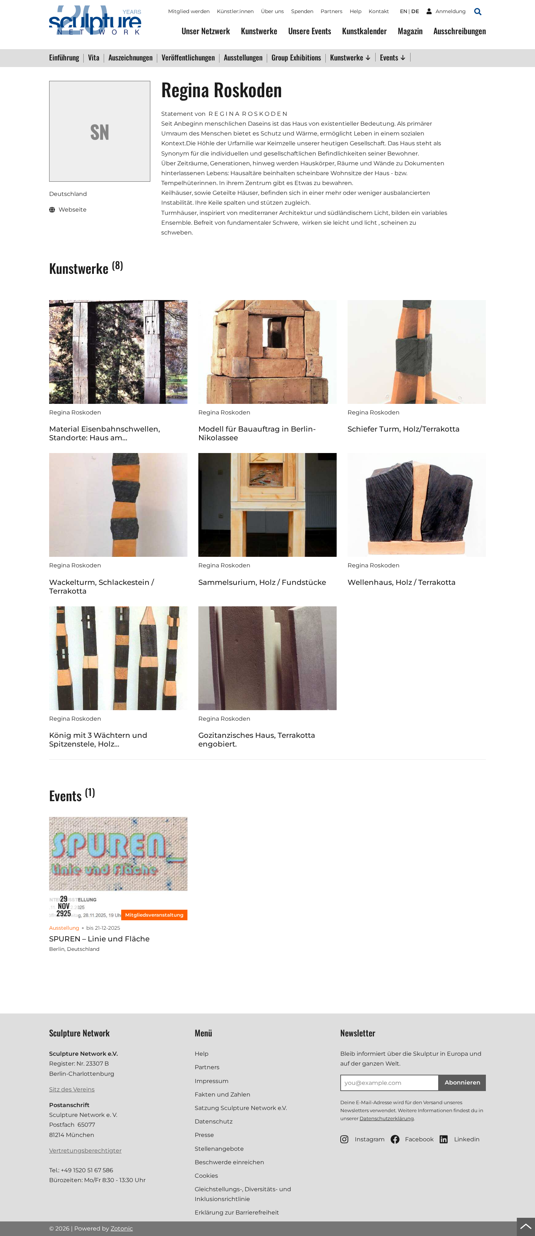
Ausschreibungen (459, 30)
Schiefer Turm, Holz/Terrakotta (404, 429)
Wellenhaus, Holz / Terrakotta (402, 582)
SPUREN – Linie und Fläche (99, 938)
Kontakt (379, 11)
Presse (204, 1134)
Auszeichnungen (130, 58)
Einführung (64, 58)
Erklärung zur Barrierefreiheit (237, 1212)
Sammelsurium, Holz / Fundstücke (262, 582)
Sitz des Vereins (72, 1089)
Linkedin (467, 1139)
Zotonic (122, 1228)
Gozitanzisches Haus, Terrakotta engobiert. (256, 739)
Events (390, 57)
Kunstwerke (259, 30)
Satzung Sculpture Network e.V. (241, 1108)
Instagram (370, 1139)
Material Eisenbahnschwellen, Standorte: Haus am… (104, 433)
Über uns (272, 11)
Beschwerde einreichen (229, 1162)
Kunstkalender (364, 30)
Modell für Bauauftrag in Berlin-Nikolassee (257, 433)
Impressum (212, 1081)
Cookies (206, 1175)
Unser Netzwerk (206, 30)
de (415, 11)
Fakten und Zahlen (222, 1094)
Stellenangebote (219, 1148)
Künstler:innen (235, 11)
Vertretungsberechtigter (85, 1150)
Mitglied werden (189, 11)
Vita (93, 58)
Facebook (419, 1139)
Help (355, 11)
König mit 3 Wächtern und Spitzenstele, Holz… (98, 739)
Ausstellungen (243, 58)
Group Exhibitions (296, 58)
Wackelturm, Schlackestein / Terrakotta (101, 586)
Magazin (410, 30)
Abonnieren (462, 1082)
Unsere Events (309, 30)
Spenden (302, 11)
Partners (331, 11)
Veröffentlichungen (188, 58)
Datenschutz (214, 1121)
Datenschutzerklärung (387, 1118)
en (403, 11)
